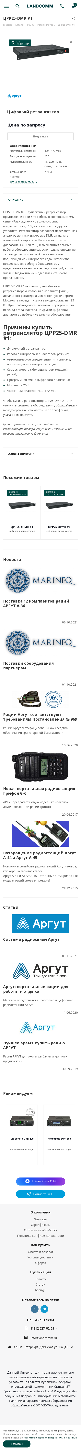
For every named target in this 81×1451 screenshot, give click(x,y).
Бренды (40, 1290)
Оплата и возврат (40, 1252)
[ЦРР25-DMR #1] (40, 58)
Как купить (40, 1245)
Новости (40, 1279)
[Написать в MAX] (40, 1181)
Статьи (40, 1284)
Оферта (40, 1263)
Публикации (40, 1272)
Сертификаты (40, 1225)
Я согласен (17, 1444)
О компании (40, 1212)
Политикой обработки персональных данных (50, 1437)
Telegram (44, 1309)
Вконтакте (35, 1309)
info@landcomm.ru (44, 1338)
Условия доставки (40, 1257)
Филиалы (40, 1219)
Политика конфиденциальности (40, 1236)
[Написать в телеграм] (40, 1197)
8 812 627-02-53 (42, 1328)
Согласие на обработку (40, 1230)
